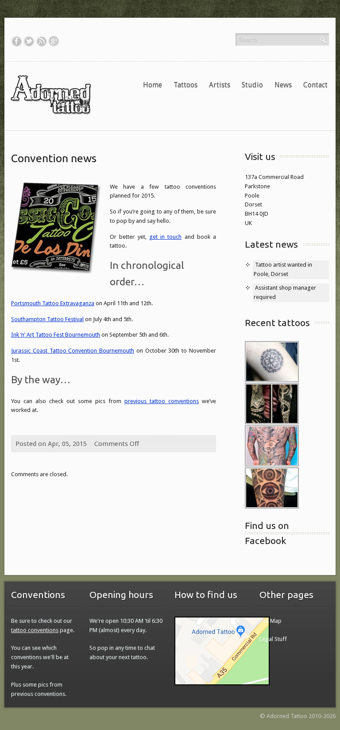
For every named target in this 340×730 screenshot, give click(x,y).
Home (152, 85)
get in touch (165, 236)
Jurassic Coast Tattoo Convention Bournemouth (72, 350)
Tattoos (185, 85)
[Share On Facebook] (16, 41)
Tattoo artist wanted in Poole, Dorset (283, 269)
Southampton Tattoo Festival (47, 319)
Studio (252, 85)
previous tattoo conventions (161, 401)
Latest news (271, 244)
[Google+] (53, 41)
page (42, 630)
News (283, 85)
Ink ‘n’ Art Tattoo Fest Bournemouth (55, 334)
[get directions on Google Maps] (222, 650)
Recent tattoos (277, 322)
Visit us (260, 156)
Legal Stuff (273, 639)
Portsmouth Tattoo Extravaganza (52, 303)
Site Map (270, 620)
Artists (219, 85)
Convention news (54, 158)
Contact (315, 85)
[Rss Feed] (41, 41)
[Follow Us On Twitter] (29, 41)
